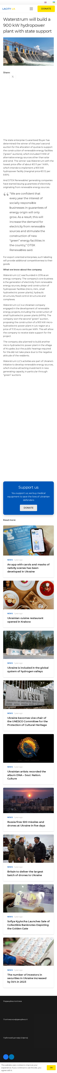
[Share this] (6, 77)
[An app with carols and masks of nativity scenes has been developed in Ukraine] (28, 527)
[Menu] (31, 8)
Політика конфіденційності (15, 1019)
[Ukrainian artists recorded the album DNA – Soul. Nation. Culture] (28, 735)
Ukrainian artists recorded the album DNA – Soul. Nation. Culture (26, 775)
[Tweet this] (13, 77)
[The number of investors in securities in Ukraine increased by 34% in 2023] (28, 939)
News (10, 560)
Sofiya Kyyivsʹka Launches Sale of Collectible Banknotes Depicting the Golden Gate (28, 925)
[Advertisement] (28, 107)
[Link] (8, 8)
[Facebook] (5, 1057)
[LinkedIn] (11, 1057)
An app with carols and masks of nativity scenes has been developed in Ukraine (28, 568)
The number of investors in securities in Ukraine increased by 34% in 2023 (27, 978)
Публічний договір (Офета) (15, 1038)
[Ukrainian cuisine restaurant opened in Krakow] (28, 582)
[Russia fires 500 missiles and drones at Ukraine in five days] (28, 789)
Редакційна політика (12, 1001)
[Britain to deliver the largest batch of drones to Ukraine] (28, 836)
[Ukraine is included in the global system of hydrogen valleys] (28, 632)
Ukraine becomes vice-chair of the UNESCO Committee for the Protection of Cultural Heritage (27, 721)
